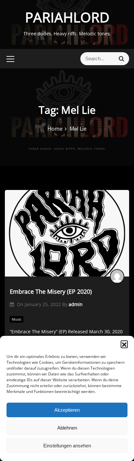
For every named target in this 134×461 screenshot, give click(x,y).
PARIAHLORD (67, 17)
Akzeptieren (67, 410)
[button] (124, 344)
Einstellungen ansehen (67, 445)
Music (16, 319)
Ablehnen (67, 428)
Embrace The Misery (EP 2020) (51, 291)
